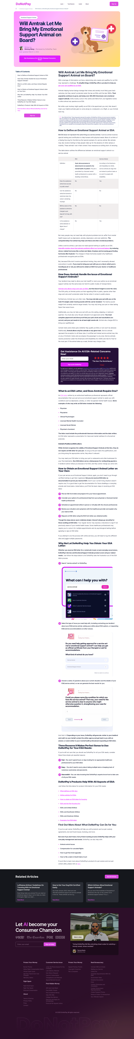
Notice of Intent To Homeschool (100, 994)
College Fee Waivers (52, 997)
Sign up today (49, 944)
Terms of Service (28, 998)
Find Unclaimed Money (53, 992)
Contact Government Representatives (97, 989)
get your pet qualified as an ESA (69, 85)
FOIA (92, 982)
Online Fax (94, 971)
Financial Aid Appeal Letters (54, 1003)
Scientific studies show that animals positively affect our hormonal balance (84, 248)
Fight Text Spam (28, 988)
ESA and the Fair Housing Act (70, 803)
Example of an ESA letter (68, 820)
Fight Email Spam (28, 986)
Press (25, 1003)
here (78, 864)
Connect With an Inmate (98, 967)
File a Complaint (73, 971)
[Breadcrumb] (16, 8)
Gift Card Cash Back (52, 988)
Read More (20, 899)
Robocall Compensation (30, 990)
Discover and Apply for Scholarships (53, 1000)
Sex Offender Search (97, 996)
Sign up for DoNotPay (74, 364)
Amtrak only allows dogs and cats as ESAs (73, 289)
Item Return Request (52, 973)
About (87, 4)
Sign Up (114, 4)
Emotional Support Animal (28, 17)
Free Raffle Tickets (51, 990)
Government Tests (96, 977)
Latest (80, 4)
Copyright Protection (74, 969)
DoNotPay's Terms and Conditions (91, 368)
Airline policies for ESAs (68, 795)
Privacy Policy (105, 368)
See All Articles (111, 876)
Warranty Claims (28, 977)
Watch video (78, 937)
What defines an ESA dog (68, 791)
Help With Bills (50, 995)
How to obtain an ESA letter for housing (73, 799)
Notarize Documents (97, 980)
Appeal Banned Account (53, 980)
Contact (25, 1005)
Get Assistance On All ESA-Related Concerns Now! (40, 59)
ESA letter (64, 395)
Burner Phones (27, 967)
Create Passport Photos (98, 992)
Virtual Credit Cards (29, 971)
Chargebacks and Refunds (54, 977)
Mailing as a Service (97, 969)
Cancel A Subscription (52, 975)
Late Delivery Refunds (52, 970)
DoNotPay (23, 3)
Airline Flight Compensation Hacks (33, 969)
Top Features (71, 4)
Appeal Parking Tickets (75, 967)
